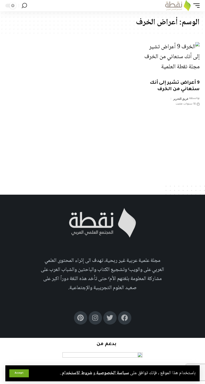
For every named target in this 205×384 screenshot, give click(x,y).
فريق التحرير (180, 99)
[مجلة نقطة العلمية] (178, 5)
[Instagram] (95, 318)
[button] (19, 373)
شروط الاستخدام (76, 373)
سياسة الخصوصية (112, 373)
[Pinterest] (80, 318)
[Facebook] (124, 318)
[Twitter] (110, 318)
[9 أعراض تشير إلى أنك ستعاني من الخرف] (171, 59)
